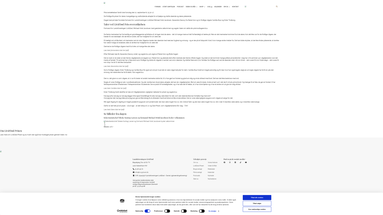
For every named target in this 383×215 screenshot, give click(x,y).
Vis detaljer (212, 211)
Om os (226, 6)
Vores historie (212, 162)
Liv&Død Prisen (198, 166)
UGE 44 (209, 6)
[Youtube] (246, 162)
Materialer (211, 169)
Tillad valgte (257, 203)
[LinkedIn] (235, 162)
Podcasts (196, 175)
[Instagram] (230, 162)
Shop (201, 6)
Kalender (218, 6)
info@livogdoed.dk (141, 172)
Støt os (195, 179)
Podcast (180, 6)
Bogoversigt (197, 169)
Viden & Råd (212, 166)
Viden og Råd (191, 6)
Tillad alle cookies (257, 197)
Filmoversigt (197, 172)
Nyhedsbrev (212, 179)
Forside (158, 6)
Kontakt (235, 6)
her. (66, 135)
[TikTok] (241, 162)
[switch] (167, 211)
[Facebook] (224, 162)
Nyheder (211, 175)
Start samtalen (169, 6)
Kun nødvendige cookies (257, 209)
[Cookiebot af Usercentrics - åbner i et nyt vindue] (122, 211)
